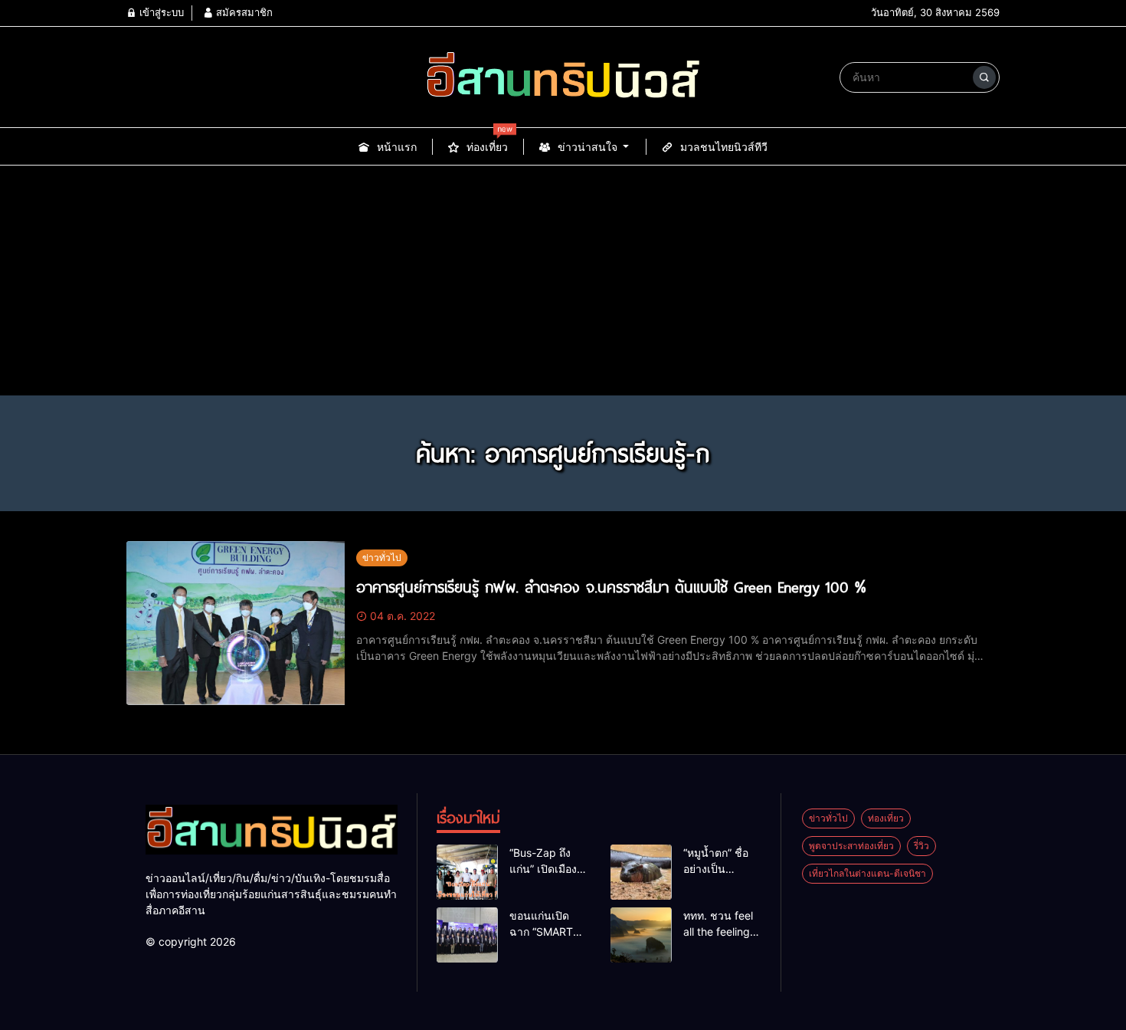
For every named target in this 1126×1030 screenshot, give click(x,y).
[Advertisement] (563, 280)
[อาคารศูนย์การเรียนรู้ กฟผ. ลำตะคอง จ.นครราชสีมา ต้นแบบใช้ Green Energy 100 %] (235, 623)
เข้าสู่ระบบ (160, 12)
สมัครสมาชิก (243, 12)
